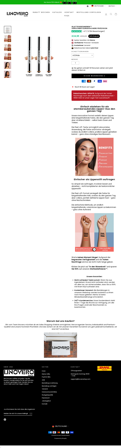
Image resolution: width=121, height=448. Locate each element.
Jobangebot (46, 401)
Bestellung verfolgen (89, 12)
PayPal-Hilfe (46, 377)
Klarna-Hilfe (46, 374)
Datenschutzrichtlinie (49, 392)
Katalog (57, 12)
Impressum (46, 398)
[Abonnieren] (31, 413)
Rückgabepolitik (47, 395)
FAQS (66, 16)
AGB (43, 380)
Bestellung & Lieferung (50, 383)
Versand (45, 389)
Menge (75, 59)
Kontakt (69, 12)
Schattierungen (80, 51)
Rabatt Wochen (41, 12)
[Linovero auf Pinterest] (5, 419)
